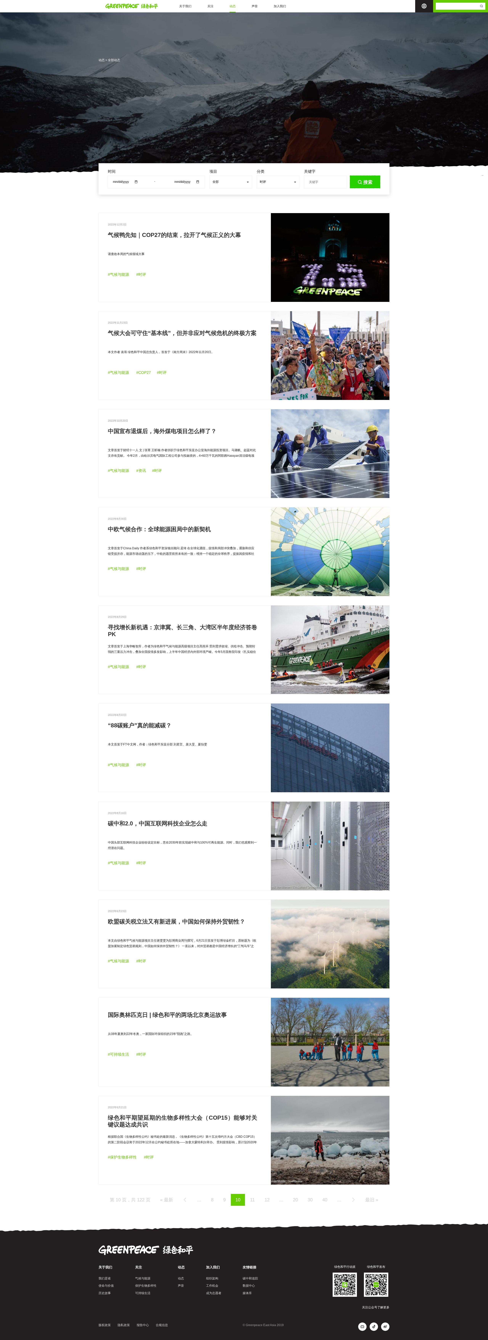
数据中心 (249, 1285)
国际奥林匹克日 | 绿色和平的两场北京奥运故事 (167, 1015)
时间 (112, 171)
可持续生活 (142, 1293)
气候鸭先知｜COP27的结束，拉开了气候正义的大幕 (174, 235)
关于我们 (185, 6)
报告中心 (143, 1325)
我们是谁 (105, 1278)
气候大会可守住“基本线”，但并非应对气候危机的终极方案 (182, 333)
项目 (213, 171)
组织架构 (212, 1278)
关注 (210, 6)
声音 (255, 6)
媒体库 (247, 1293)
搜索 (367, 182)
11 (252, 1199)
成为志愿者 (213, 1293)
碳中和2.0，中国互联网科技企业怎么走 (157, 823)
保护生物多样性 (146, 1285)
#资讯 (141, 471)
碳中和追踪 (250, 1278)
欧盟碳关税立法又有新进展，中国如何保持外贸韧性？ (176, 921)
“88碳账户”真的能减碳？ (140, 725)
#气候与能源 (118, 274)
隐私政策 (124, 1325)
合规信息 (162, 1325)
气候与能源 (142, 1278)
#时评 (141, 274)
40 (324, 1199)
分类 (260, 171)
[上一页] (185, 1200)
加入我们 (280, 6)
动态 (233, 6)
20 (295, 1199)
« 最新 (166, 1199)
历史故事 (105, 1293)
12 (267, 1199)
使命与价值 (106, 1285)
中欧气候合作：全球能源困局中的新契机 (159, 529)
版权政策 (105, 1325)
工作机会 (212, 1285)
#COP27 (143, 372)
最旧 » (371, 1199)
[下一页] (353, 1200)
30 (310, 1199)
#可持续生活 (118, 1054)
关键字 (309, 171)
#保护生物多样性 (122, 1157)
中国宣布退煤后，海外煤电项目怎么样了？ (162, 431)
